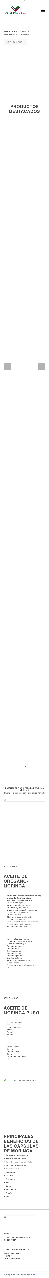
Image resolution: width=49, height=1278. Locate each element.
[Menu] (41, 10)
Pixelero (33, 1275)
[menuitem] (41, 10)
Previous (7, 366)
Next (41, 366)
